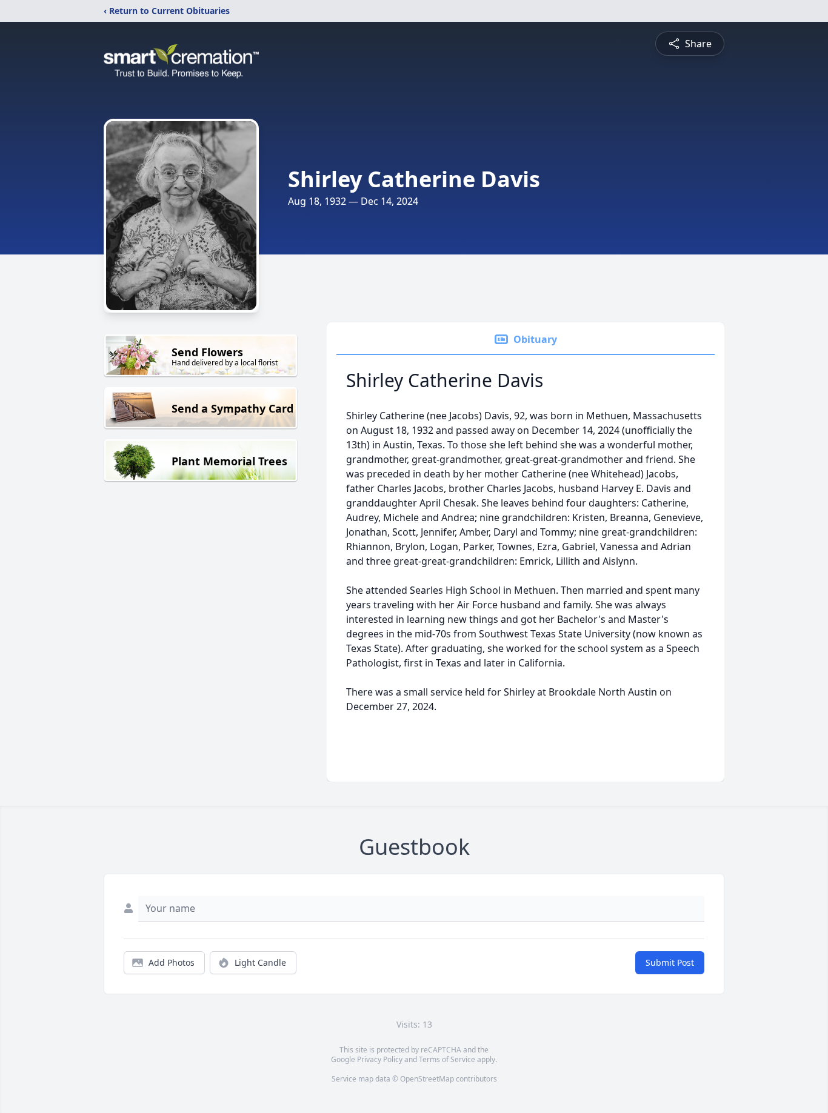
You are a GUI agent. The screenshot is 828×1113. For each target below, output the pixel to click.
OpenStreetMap (427, 1079)
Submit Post (670, 962)
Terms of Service (447, 1059)
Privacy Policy (379, 1059)
